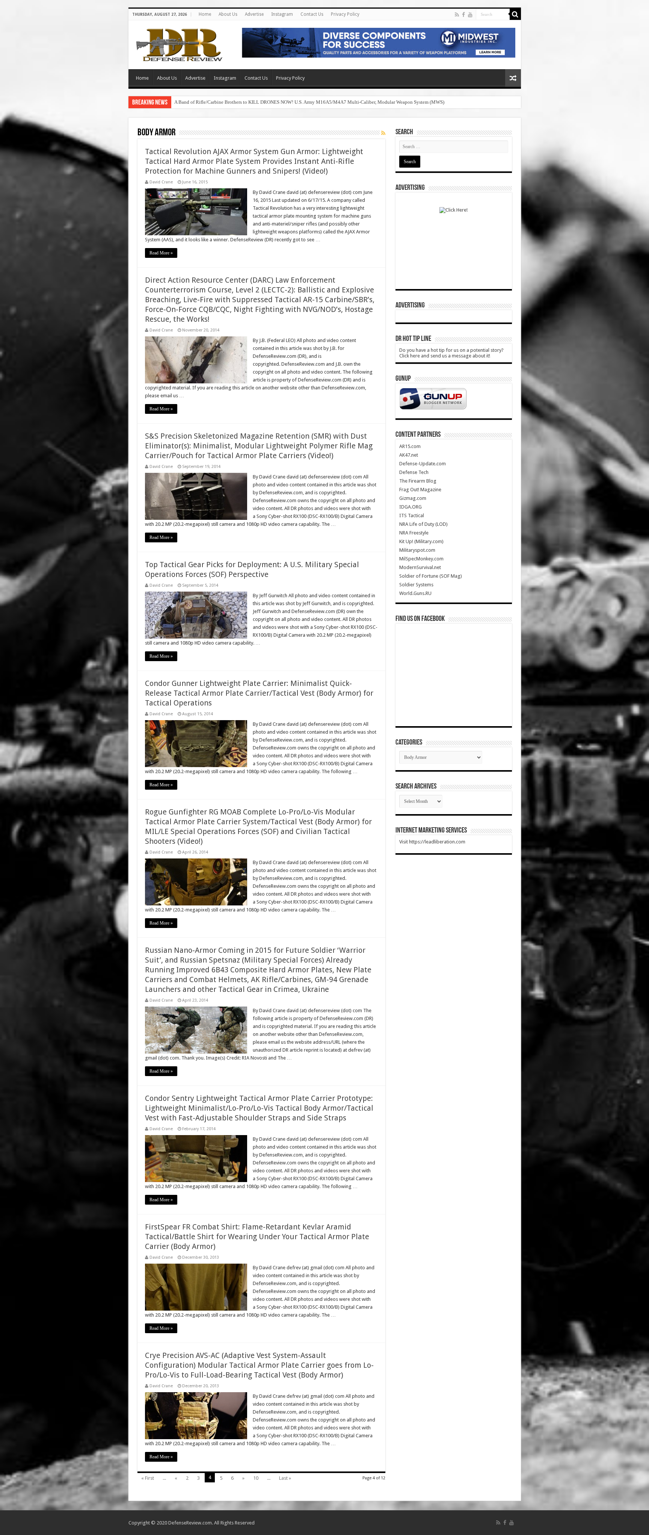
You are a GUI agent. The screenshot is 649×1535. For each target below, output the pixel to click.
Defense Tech (414, 472)
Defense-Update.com (422, 463)
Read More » (161, 253)
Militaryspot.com (417, 550)
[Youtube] (470, 14)
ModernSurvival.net (420, 567)
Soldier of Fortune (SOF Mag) (430, 576)
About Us (228, 14)
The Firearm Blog (417, 481)
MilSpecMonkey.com (421, 559)
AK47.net (408, 455)
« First (147, 1478)
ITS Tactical (411, 515)
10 (255, 1478)
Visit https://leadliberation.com (432, 842)
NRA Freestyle (414, 533)
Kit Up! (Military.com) (421, 541)
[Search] (515, 14)
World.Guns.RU (415, 593)
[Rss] (457, 14)
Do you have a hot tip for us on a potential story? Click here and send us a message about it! (451, 353)
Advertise (254, 14)
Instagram (282, 14)
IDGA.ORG (410, 507)
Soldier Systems (416, 584)
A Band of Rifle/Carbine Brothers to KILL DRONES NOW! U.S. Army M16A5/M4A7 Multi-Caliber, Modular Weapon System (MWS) (309, 102)
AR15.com (410, 446)
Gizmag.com (412, 498)
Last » (285, 1478)
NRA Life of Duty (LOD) (423, 524)
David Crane (161, 182)
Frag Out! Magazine (420, 489)
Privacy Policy (345, 14)
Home (205, 14)
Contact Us (311, 14)
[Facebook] (463, 14)
